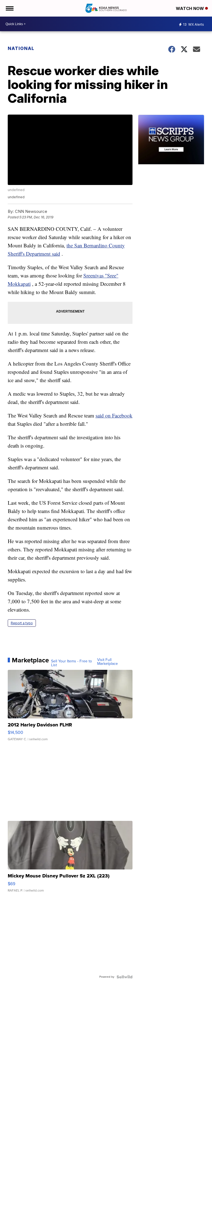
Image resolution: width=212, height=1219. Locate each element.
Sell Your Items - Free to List (71, 663)
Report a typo (22, 623)
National (21, 48)
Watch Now (190, 8)
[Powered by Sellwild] (124, 977)
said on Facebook (114, 415)
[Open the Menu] (9, 8)
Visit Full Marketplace (107, 662)
